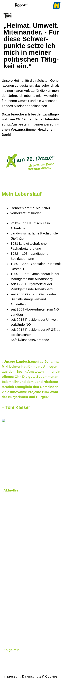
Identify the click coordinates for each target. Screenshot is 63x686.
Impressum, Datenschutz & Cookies (31, 676)
